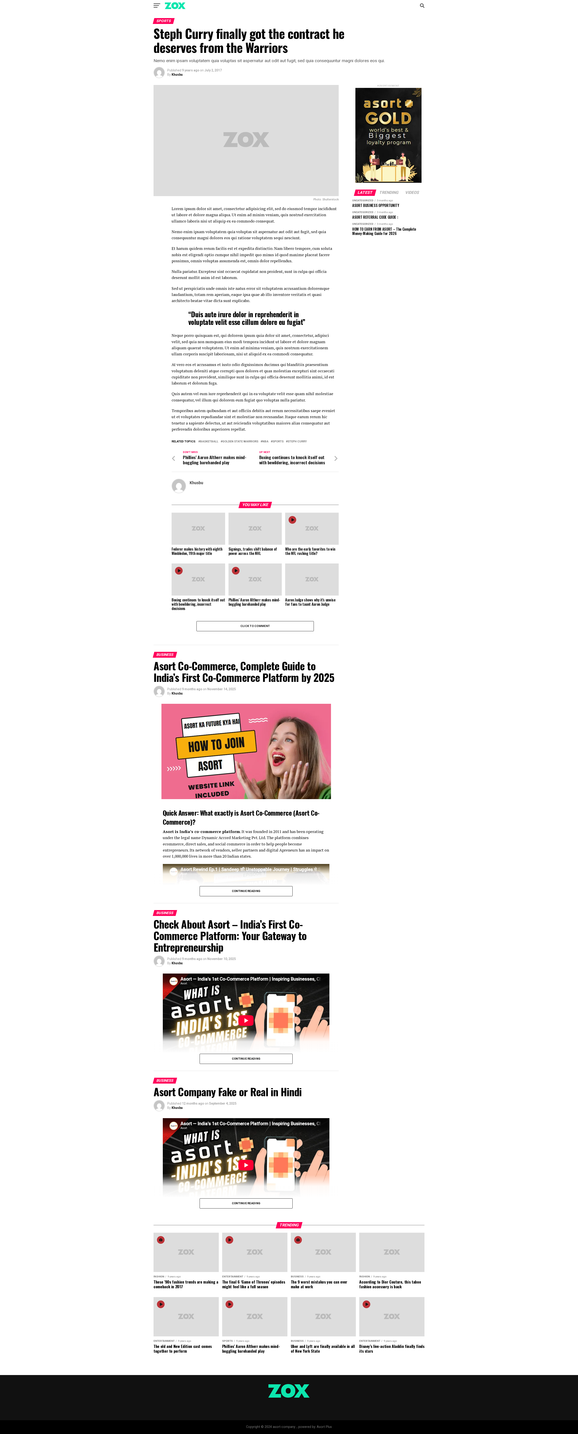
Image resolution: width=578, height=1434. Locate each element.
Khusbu (177, 74)
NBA (265, 441)
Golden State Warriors (240, 441)
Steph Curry (297, 441)
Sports (278, 441)
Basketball (209, 441)
